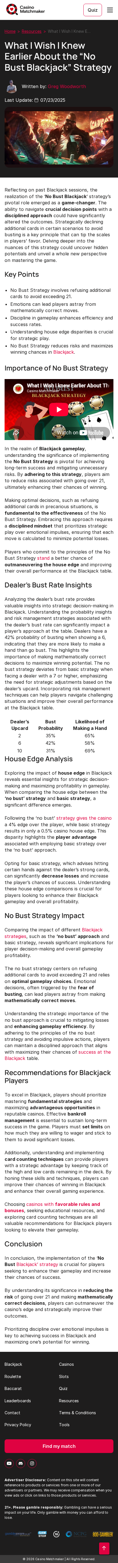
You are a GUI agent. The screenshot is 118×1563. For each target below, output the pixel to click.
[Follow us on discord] (20, 1463)
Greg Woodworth (67, 86)
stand (43, 558)
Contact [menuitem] (12, 1412)
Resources (32, 31)
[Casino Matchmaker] (26, 9)
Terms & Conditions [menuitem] (77, 1412)
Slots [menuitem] (64, 1376)
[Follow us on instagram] (32, 1463)
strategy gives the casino (84, 818)
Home (10, 31)
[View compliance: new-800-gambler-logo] (102, 1537)
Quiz (93, 10)
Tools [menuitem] (64, 1424)
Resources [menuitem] (69, 1400)
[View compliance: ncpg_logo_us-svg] (76, 1537)
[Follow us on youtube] (9, 1463)
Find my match (59, 1446)
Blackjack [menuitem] (13, 1364)
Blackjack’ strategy (37, 1264)
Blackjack (63, 352)
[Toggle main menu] (110, 10)
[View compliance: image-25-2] (18, 1537)
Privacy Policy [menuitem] (18, 1424)
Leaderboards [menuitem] (18, 1400)
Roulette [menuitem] (13, 1376)
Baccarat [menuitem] (13, 1388)
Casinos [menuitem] (66, 1364)
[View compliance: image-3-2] (42, 1537)
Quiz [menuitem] (63, 1388)
